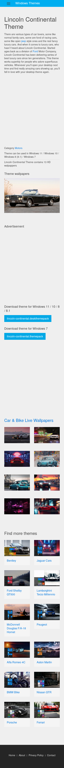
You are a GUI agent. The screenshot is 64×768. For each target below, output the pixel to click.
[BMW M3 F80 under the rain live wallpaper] (47, 435)
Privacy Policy (36, 755)
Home (12, 755)
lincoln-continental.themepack (25, 336)
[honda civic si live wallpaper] (17, 483)
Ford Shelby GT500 (14, 592)
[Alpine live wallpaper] (47, 459)
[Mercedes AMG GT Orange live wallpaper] (47, 483)
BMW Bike (13, 692)
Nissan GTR (44, 692)
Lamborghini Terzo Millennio (46, 592)
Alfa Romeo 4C (16, 662)
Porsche (12, 722)
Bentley (11, 560)
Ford (35, 51)
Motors (18, 148)
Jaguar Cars (44, 560)
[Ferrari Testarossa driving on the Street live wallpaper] (17, 459)
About (22, 755)
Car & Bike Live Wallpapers (28, 420)
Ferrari (41, 722)
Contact (51, 755)
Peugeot (42, 624)
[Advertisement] (32, 108)
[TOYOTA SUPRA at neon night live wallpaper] (17, 506)
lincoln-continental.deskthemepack (28, 318)
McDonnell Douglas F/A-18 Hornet (16, 628)
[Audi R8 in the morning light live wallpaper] (17, 435)
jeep (23, 41)
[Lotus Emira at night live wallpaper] (47, 506)
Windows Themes (27, 3)
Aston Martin (44, 662)
